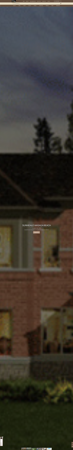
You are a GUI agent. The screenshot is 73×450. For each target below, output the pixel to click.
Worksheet (47, 5)
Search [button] (27, 1)
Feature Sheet (41, 5)
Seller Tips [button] (39, 1)
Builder (52, 5)
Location (24, 5)
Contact (48, 1)
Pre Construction (33, 1)
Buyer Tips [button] (44, 1)
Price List (30, 5)
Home (23, 1)
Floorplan (35, 5)
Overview (14, 5)
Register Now (58, 5)
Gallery (19, 5)
